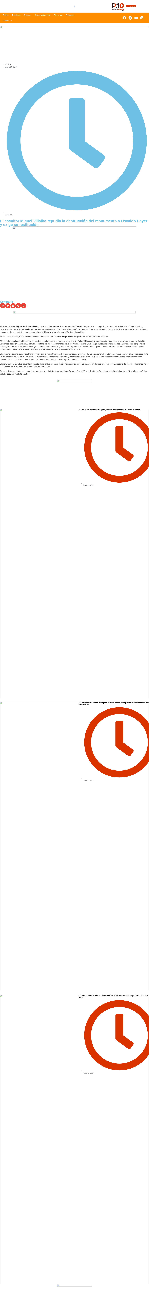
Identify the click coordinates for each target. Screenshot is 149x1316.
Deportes (27, 15)
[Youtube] (136, 17)
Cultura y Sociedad (42, 15)
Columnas (70, 15)
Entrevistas (7, 20)
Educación (58, 15)
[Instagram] (141, 17)
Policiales (16, 15)
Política (6, 15)
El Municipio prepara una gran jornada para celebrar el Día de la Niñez (109, 410)
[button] (2, 305)
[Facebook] (124, 17)
